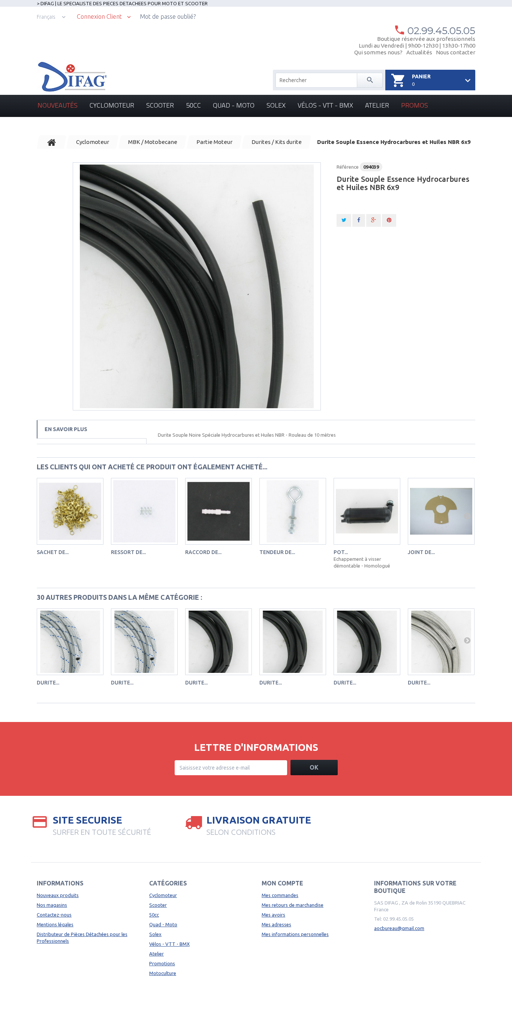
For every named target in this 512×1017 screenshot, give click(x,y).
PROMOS (414, 105)
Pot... (341, 552)
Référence (348, 166)
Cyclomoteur (112, 105)
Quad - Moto (234, 105)
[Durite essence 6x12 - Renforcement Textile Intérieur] (292, 641)
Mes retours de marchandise (292, 905)
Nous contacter (455, 52)
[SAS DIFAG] (72, 76)
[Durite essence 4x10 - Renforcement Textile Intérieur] (218, 641)
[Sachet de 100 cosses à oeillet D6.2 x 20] (70, 511)
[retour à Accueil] (52, 142)
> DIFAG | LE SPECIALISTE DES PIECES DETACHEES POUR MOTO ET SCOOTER (122, 3)
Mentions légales (55, 924)
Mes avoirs (273, 914)
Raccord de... (203, 552)
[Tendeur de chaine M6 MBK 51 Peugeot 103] (292, 511)
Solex (276, 105)
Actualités (419, 52)
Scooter (160, 105)
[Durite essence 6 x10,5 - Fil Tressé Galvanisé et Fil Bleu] (70, 641)
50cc (193, 105)
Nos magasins (52, 905)
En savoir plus (66, 429)
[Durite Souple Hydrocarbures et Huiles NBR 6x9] (197, 286)
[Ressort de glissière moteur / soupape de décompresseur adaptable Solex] (144, 511)
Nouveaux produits (58, 895)
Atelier (377, 105)
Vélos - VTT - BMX (325, 105)
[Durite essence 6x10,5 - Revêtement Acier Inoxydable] (441, 641)
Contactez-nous (54, 914)
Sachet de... (53, 552)
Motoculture (162, 973)
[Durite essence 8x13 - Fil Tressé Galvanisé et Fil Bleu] (144, 641)
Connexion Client (99, 16)
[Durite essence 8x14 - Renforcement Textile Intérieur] (367, 641)
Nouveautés (57, 105)
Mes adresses (276, 924)
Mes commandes (280, 895)
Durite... (48, 683)
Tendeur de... (277, 552)
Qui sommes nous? (378, 52)
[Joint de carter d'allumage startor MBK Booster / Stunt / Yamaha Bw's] (441, 511)
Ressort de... (128, 552)
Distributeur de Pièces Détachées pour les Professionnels (82, 938)
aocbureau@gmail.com (399, 928)
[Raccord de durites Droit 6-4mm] (218, 511)
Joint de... (421, 552)
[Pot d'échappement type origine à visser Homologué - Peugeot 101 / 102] (367, 511)
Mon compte (282, 883)
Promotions (162, 963)
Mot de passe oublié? (168, 16)
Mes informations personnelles (295, 934)
